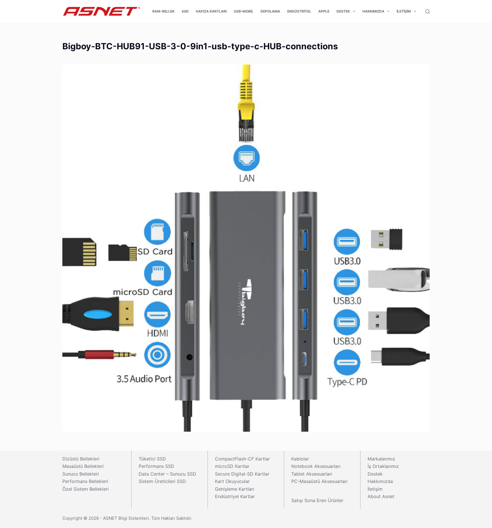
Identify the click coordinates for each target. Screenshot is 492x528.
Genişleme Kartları (234, 489)
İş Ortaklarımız (383, 466)
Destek (343, 11)
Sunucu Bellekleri (80, 474)
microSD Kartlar (232, 466)
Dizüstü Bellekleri (80, 459)
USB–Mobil (243, 11)
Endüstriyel (299, 11)
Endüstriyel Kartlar (235, 496)
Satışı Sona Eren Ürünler (317, 500)
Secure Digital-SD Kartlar (242, 474)
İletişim (404, 11)
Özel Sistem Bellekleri (85, 489)
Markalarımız (381, 459)
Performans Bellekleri (85, 481)
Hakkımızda (373, 11)
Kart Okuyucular (232, 481)
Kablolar (300, 459)
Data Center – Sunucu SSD (167, 474)
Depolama (270, 11)
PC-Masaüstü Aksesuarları (319, 481)
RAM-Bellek (163, 11)
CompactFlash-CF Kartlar (242, 459)
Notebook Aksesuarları (316, 466)
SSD (185, 11)
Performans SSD (156, 466)
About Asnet (381, 496)
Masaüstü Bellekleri (83, 466)
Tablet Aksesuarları (311, 474)
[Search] (427, 11)
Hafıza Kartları (211, 11)
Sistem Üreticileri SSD (162, 481)
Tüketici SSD (152, 459)
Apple (323, 11)
